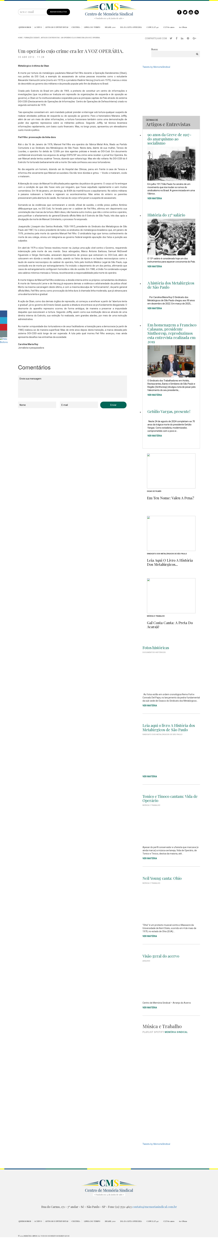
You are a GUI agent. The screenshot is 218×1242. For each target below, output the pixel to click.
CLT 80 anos (168, 27)
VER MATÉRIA (154, 198)
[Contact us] (3, 334)
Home (20, 38)
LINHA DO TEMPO (92, 27)
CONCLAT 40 (153, 27)
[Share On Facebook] (3, 313)
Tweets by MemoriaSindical (156, 66)
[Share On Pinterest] (3, 327)
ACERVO (38, 27)
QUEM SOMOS (25, 27)
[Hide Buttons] (4, 340)
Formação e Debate (32, 38)
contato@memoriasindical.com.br (154, 1207)
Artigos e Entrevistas (50, 38)
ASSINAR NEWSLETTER (58, 12)
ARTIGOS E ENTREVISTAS (56, 27)
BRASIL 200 (110, 27)
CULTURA (75, 27)
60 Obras (183, 27)
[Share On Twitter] (3, 320)
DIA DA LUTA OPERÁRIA (131, 27)
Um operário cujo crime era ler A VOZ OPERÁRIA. (80, 38)
